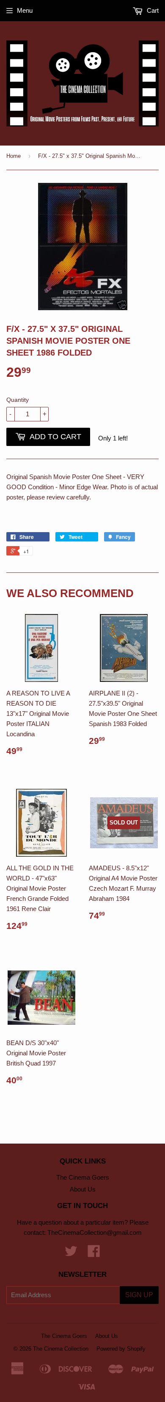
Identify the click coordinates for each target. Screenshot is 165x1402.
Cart (152, 10)
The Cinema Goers (82, 1177)
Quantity (17, 399)
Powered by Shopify (121, 1349)
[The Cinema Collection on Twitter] (71, 1253)
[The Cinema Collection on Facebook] (94, 1253)
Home (13, 156)
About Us (83, 1189)
